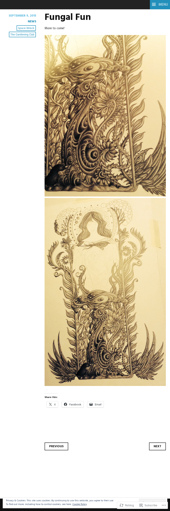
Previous (56, 446)
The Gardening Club (22, 34)
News (32, 21)
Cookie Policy (79, 504)
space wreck (26, 28)
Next (157, 446)
